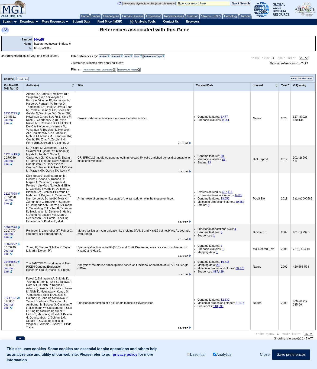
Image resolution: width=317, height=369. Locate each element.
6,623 (238, 195)
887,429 (218, 271)
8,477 (224, 116)
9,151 (225, 120)
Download (27, 21)
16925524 (10, 227)
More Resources (53, 21)
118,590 (218, 306)
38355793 (10, 113)
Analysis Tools (145, 21)
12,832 (225, 299)
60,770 (240, 268)
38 (222, 156)
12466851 (10, 261)
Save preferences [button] (291, 354)
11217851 (10, 298)
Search (8, 21)
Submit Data (81, 21)
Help (12, 15)
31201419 (10, 154)
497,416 (227, 192)
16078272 (10, 244)
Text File (23, 79)
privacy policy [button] (125, 354)
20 (218, 265)
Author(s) (32, 85)
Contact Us (171, 21)
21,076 (240, 303)
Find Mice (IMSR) (109, 21)
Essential (197, 354)
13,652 (225, 198)
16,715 (225, 261)
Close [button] (265, 354)
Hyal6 (39, 39)
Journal (258, 85)
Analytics (223, 354)
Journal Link (8, 121)
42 (223, 159)
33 (209, 162)
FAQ (19, 15)
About (4, 15)
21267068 (10, 193)
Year (284, 85)
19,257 (240, 201)
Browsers (193, 21)
